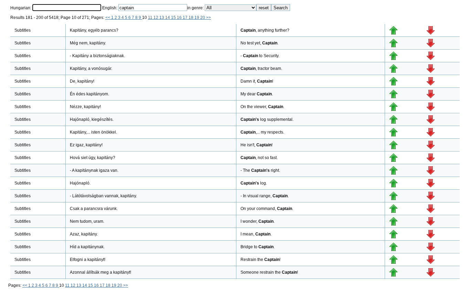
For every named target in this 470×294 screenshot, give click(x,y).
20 (203, 17)
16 (180, 17)
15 (174, 17)
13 (162, 17)
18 (191, 17)
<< (108, 17)
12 (156, 17)
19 (197, 17)
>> (208, 17)
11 (150, 17)
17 (186, 17)
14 (168, 17)
